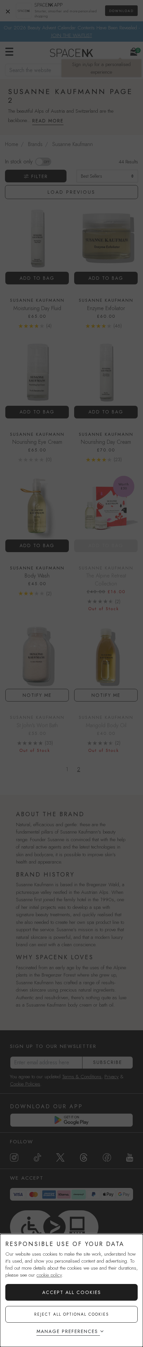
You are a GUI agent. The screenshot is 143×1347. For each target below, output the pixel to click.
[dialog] (71, 1290)
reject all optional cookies (71, 1314)
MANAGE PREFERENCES (67, 1331)
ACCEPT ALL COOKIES (71, 1292)
